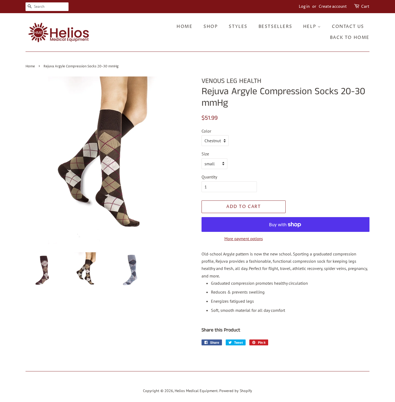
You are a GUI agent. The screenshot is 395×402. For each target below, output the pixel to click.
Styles (238, 27)
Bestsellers (275, 27)
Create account (333, 6)
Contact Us (348, 27)
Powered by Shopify (235, 390)
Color (206, 131)
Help (310, 27)
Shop (210, 27)
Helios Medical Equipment (196, 390)
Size (205, 153)
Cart (365, 6)
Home (184, 27)
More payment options (243, 238)
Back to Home (349, 38)
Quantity (209, 177)
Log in (304, 6)
